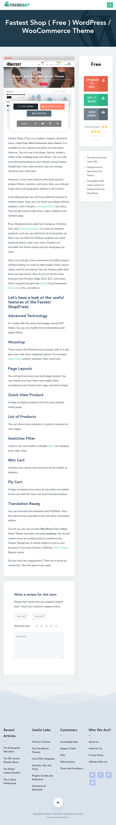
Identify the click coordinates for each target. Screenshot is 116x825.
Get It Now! (92, 100)
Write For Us (95, 748)
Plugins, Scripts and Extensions (42, 777)
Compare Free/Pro (39, 114)
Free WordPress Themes (40, 750)
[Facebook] (101, 775)
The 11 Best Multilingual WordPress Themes (9, 781)
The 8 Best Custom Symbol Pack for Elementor (11, 771)
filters (51, 446)
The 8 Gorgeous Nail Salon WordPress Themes (11, 750)
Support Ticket (68, 748)
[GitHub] (109, 775)
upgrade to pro (93, 84)
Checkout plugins (29, 228)
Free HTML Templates (43, 758)
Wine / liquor (60, 547)
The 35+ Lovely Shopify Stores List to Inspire (11, 760)
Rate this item (22, 626)
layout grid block (44, 206)
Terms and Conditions (71, 768)
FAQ (62, 755)
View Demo (91, 114)
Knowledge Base (69, 741)
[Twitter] (92, 775)
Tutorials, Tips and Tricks (41, 767)
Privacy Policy (96, 755)
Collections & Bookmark (39, 787)
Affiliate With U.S (98, 761)
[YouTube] (92, 782)
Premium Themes (41, 741)
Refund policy (67, 761)
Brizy (43, 283)
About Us (93, 741)
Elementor (14, 288)
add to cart (14, 359)
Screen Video (53, 107)
